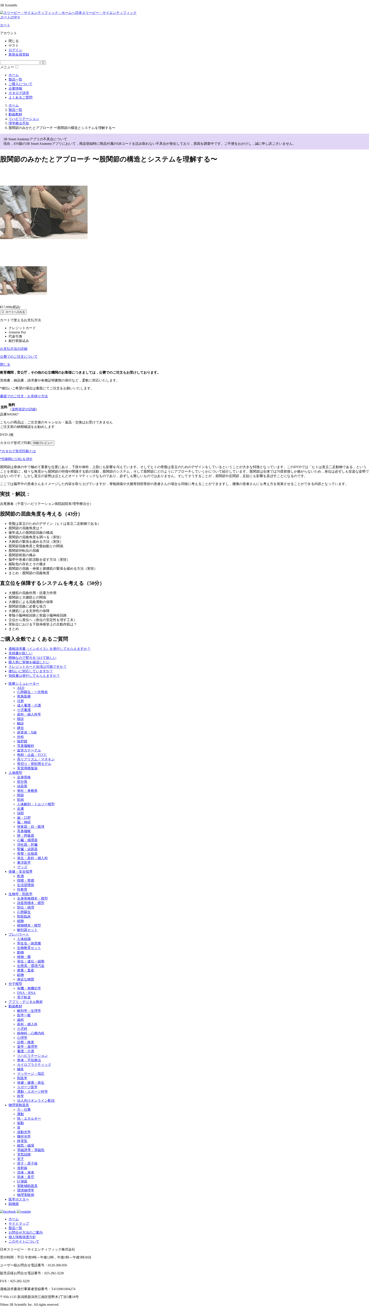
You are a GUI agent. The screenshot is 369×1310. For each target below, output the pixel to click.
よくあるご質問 (20, 97)
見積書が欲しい (20, 653)
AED (20, 688)
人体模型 (15, 773)
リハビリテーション (32, 1055)
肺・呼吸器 (25, 835)
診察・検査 (25, 1042)
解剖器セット (27, 930)
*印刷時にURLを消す (16, 459)
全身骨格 (24, 777)
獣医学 (22, 1078)
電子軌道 (24, 997)
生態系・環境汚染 (30, 966)
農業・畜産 (25, 970)
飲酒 (20, 876)
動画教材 (15, 1006)
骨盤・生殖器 (27, 853)
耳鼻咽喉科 (25, 746)
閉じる (5, 364)
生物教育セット (29, 948)
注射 (20, 701)
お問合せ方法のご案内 (26, 1232)
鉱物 (20, 975)
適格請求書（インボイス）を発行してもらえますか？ (50, 649)
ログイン (15, 50)
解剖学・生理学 (29, 1011)
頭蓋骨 (22, 786)
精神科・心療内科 (30, 1033)
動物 (20, 952)
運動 (20, 1114)
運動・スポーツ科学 (32, 1091)
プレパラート (19, 934)
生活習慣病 (25, 885)
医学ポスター (19, 1199)
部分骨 (22, 782)
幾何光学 (24, 1136)
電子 (20, 1159)
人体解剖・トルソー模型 (36, 804)
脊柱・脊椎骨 (27, 791)
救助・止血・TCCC (32, 755)
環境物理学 (25, 1190)
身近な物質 (25, 979)
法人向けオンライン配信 (36, 1100)
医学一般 (24, 1015)
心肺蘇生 (24, 912)
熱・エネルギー (29, 1118)
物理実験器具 (19, 1105)
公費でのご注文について (19, 356)
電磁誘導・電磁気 (30, 1150)
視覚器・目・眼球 (30, 826)
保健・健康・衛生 (30, 1082)
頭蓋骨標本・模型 (30, 903)
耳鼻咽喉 (24, 831)
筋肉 (20, 799)
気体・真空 (25, 1177)
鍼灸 (20, 1069)
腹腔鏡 (22, 741)
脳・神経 (24, 822)
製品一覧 (15, 79)
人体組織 (24, 939)
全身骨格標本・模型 (32, 898)
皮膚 (20, 808)
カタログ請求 (19, 93)
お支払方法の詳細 (13, 348)
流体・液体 (25, 1172)
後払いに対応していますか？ (31, 671)
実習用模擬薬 (27, 768)
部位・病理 (25, 907)
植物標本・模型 (29, 925)
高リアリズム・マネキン (36, 759)
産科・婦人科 (27, 1024)
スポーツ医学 (27, 1087)
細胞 (20, 921)
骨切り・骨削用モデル (34, 764)
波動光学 (24, 1132)
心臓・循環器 (27, 840)
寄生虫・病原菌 (29, 943)
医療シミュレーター (24, 683)
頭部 (20, 813)
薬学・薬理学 (27, 1046)
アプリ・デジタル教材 (26, 1002)
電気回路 (24, 1154)
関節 (20, 795)
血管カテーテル (29, 750)
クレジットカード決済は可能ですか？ (38, 666)
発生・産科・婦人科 (32, 858)
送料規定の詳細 (24, 409)
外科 (20, 737)
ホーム (14, 75)
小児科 (22, 1029)
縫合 (20, 728)
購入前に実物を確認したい (29, 662)
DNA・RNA (26, 993)
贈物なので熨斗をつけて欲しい (32, 657)
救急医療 (24, 696)
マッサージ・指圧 (30, 1073)
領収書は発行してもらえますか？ (34, 675)
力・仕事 (24, 1109)
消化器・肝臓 (27, 844)
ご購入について (20, 84)
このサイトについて (24, 1241)
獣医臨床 (24, 916)
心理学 (22, 1037)
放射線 (22, 1168)
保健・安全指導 (20, 871)
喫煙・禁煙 (25, 880)
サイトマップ (19, 1223)
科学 (20, 1096)
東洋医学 (24, 862)
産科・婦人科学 (29, 714)
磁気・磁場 (25, 1145)
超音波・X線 (27, 732)
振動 (20, 1123)
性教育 (22, 889)
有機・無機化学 (29, 988)
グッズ (22, 867)
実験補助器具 (27, 1186)
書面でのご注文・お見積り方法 (24, 396)
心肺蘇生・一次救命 (32, 692)
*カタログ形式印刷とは (18, 451)
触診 (20, 723)
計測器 (22, 1181)
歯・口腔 (24, 817)
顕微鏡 (14, 1204)
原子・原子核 (27, 1163)
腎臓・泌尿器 (27, 849)
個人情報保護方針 (22, 1237)
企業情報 (15, 88)
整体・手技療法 (29, 1060)
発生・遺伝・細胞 (30, 961)
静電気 (22, 1141)
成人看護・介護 (29, 705)
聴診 (20, 719)
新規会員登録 (19, 54)
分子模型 (15, 984)
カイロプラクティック (34, 1064)
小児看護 (24, 710)
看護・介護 (25, 1051)
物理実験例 (25, 1195)
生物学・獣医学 (20, 894)
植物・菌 (24, 957)
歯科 (20, 1020)
